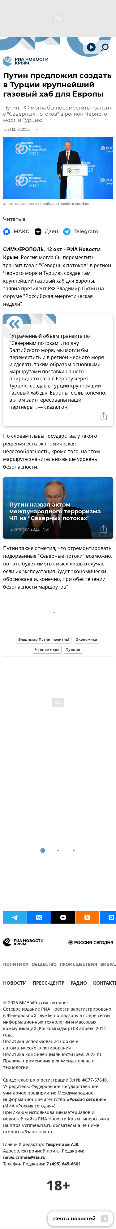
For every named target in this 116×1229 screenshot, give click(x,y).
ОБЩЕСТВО (44, 964)
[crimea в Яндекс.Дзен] (63, 917)
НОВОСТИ (15, 983)
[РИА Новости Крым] (25, 61)
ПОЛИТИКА (15, 964)
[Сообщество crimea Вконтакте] (39, 917)
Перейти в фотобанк (73, 203)
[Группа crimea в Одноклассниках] (87, 917)
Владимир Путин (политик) (43, 639)
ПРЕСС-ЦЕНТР (48, 983)
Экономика (86, 639)
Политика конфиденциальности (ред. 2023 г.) (52, 1054)
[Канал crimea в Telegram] (15, 917)
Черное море (47, 650)
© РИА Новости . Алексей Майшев (29, 203)
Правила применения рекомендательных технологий (48, 1064)
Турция (73, 650)
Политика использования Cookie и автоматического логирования (41, 1045)
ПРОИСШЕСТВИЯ (78, 964)
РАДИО (79, 983)
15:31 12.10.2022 (16, 129)
